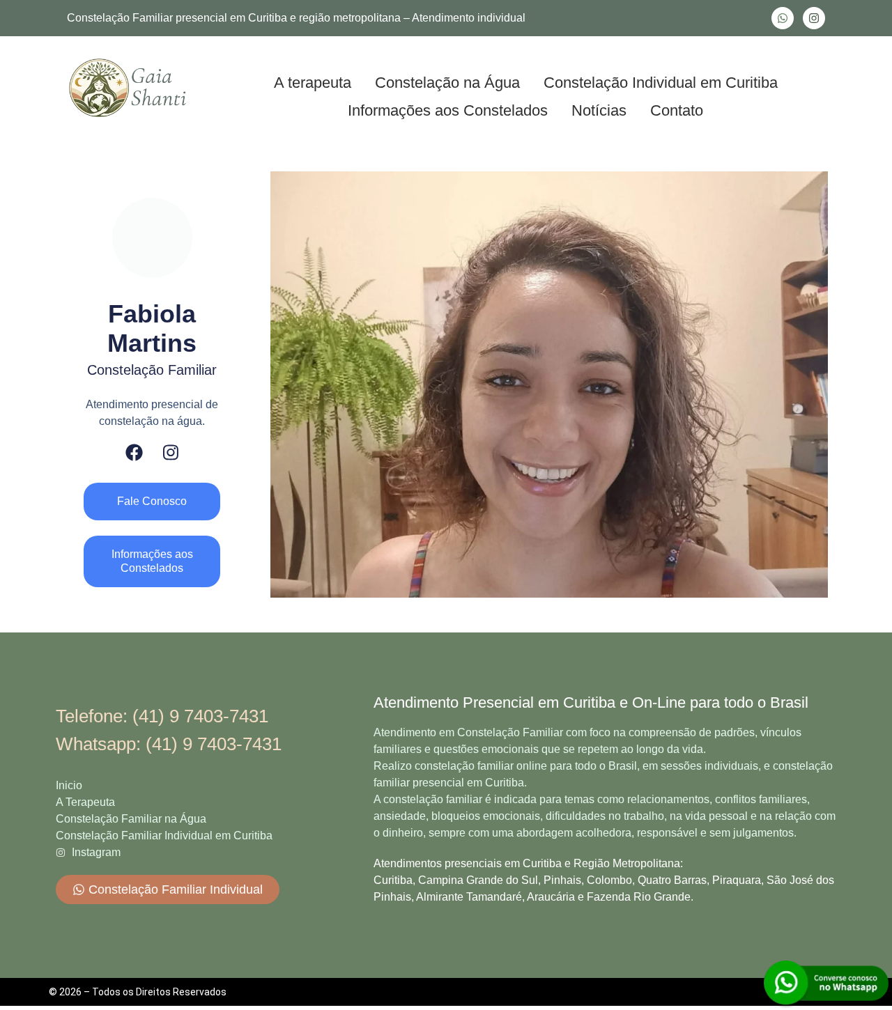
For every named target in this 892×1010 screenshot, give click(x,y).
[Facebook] (134, 452)
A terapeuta (312, 82)
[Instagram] (814, 18)
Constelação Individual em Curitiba (661, 82)
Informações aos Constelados (448, 110)
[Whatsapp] (782, 18)
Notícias (598, 110)
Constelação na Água (447, 82)
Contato (676, 110)
